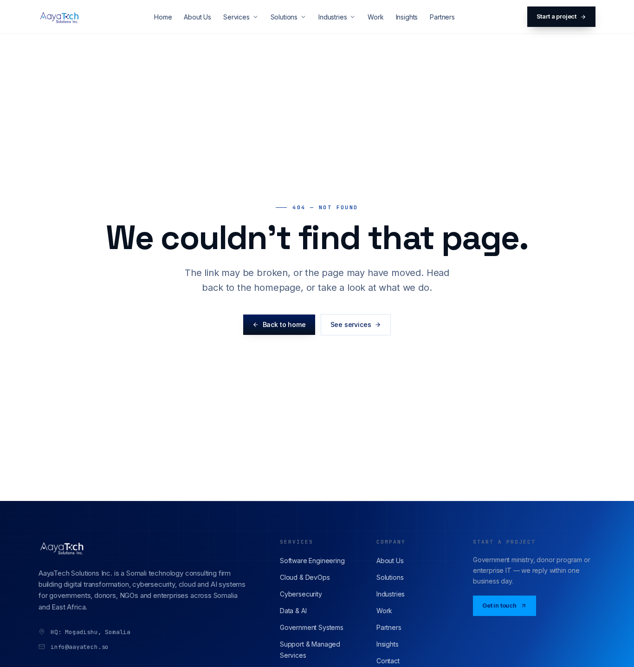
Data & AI (293, 611)
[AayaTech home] (60, 16)
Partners (442, 17)
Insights (407, 17)
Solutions (284, 17)
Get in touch (499, 605)
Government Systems (311, 627)
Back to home (284, 324)
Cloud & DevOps (305, 577)
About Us (197, 17)
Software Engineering (312, 560)
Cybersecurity (301, 594)
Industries (332, 17)
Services (236, 17)
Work (375, 17)
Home (163, 17)
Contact (388, 661)
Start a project (556, 16)
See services (350, 324)
